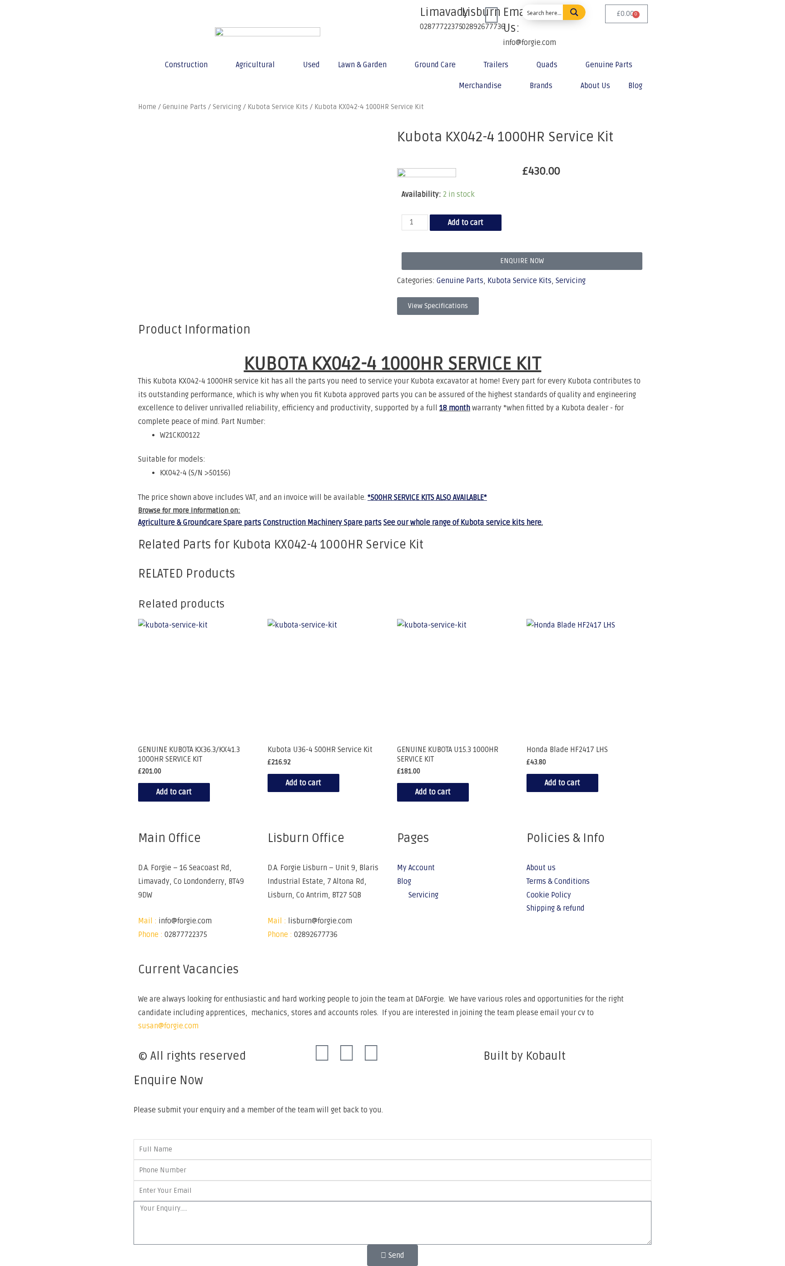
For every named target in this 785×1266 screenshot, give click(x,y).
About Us (595, 85)
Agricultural (255, 65)
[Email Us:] (491, 16)
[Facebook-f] (322, 1053)
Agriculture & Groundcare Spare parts (199, 522)
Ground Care (435, 65)
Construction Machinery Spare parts (322, 522)
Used (311, 65)
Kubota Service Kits (519, 280)
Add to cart (465, 222)
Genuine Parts (609, 65)
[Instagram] (346, 1053)
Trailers (496, 65)
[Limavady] (408, 16)
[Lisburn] (450, 16)
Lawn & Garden (362, 65)
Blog (635, 85)
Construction (186, 65)
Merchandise (480, 85)
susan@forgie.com (168, 1026)
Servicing (571, 280)
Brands (541, 85)
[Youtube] (371, 1053)
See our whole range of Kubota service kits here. (463, 522)
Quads (547, 65)
